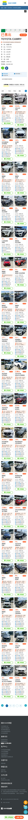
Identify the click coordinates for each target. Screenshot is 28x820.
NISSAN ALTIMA (4, 510)
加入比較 (11, 106)
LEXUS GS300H (18, 680)
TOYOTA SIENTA (5, 408)
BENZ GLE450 (4, 306)
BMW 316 (3, 177)
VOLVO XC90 (17, 646)
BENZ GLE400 (4, 211)
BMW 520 (17, 211)
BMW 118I (17, 306)
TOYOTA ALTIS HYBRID (7, 680)
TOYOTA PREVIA (18, 544)
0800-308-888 (6, 802)
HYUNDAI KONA (5, 442)
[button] (6, 205)
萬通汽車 (8, 115)
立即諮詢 (8, 123)
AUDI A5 (17, 143)
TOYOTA (10, 7)
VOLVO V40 (17, 109)
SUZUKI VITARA (4, 374)
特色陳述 (16, 84)
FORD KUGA (17, 408)
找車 (5, 7)
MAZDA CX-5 (4, 646)
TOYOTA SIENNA (5, 340)
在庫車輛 (6, 84)
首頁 (2, 7)
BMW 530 (3, 544)
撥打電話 (20, 817)
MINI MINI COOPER (20, 272)
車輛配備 (11, 84)
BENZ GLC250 (18, 241)
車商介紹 (22, 84)
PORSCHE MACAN (18, 476)
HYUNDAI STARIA (5, 143)
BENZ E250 (17, 578)
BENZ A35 (4, 109)
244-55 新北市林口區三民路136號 (10, 799)
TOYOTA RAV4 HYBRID (20, 374)
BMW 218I (17, 177)
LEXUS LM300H (18, 612)
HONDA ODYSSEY (18, 340)
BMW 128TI (4, 272)
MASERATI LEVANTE (18, 442)
